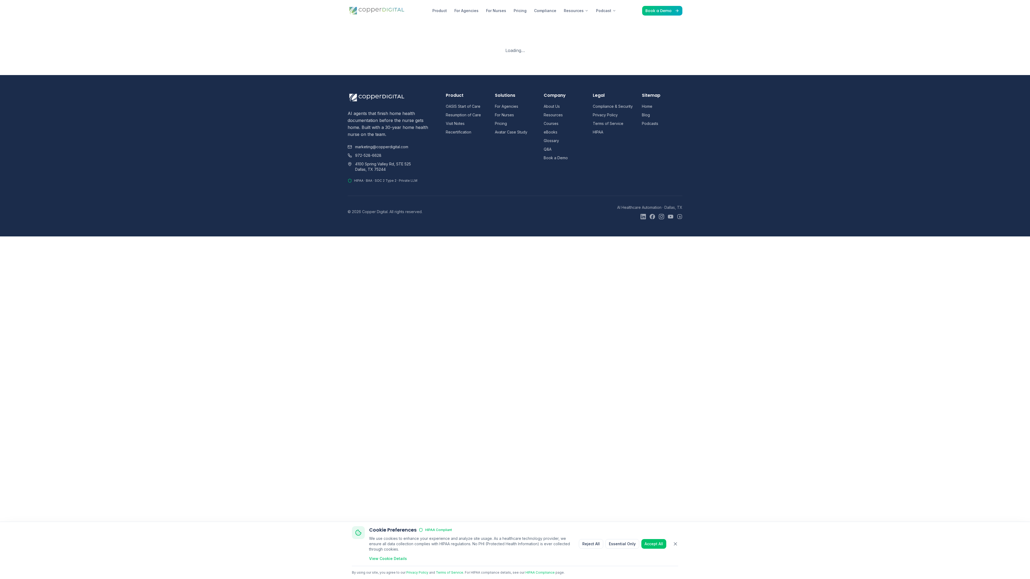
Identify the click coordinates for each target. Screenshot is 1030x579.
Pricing (520, 10)
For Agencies (466, 10)
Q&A (547, 149)
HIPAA (598, 132)
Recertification (458, 132)
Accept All (654, 543)
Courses (551, 123)
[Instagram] (661, 216)
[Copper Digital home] (377, 10)
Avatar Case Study (511, 132)
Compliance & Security (613, 106)
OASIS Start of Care (463, 106)
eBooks (550, 132)
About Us (552, 106)
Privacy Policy (605, 115)
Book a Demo (658, 10)
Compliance (545, 10)
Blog (646, 115)
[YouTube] (670, 216)
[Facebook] (652, 216)
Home (647, 106)
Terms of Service (608, 123)
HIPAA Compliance (540, 572)
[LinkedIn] (643, 216)
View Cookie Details (388, 558)
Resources (574, 10)
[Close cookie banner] (675, 544)
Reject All (591, 543)
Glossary (551, 140)
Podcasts (650, 123)
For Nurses (496, 10)
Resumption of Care (463, 115)
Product (439, 10)
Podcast (603, 10)
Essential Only (622, 543)
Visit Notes (455, 123)
